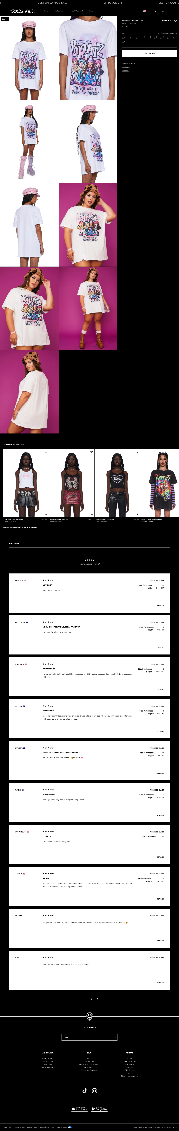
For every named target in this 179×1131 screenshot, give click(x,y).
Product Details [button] (128, 63)
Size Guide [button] (125, 67)
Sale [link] (91, 11)
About (129, 1058)
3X (123, 43)
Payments (88, 1067)
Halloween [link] (59, 11)
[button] (52, 2)
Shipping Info (88, 1061)
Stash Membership (129, 1076)
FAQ (88, 1058)
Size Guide (129, 1064)
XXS (123, 38)
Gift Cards (129, 1070)
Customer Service (89, 1070)
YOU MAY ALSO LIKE (13, 445)
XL (155, 38)
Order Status (47, 1058)
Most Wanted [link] (77, 11)
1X (168, 38)
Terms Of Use (20, 1127)
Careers (129, 1067)
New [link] (46, 11)
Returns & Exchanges (88, 1064)
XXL (161, 38)
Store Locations (129, 1061)
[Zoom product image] (29, 58)
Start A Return (48, 1067)
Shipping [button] (125, 71)
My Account (48, 1061)
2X (174, 38)
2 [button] (91, 999)
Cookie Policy (32, 1127)
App (129, 1073)
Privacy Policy (7, 1127)
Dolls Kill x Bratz (129, 23)
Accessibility (44, 1127)
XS (130, 38)
